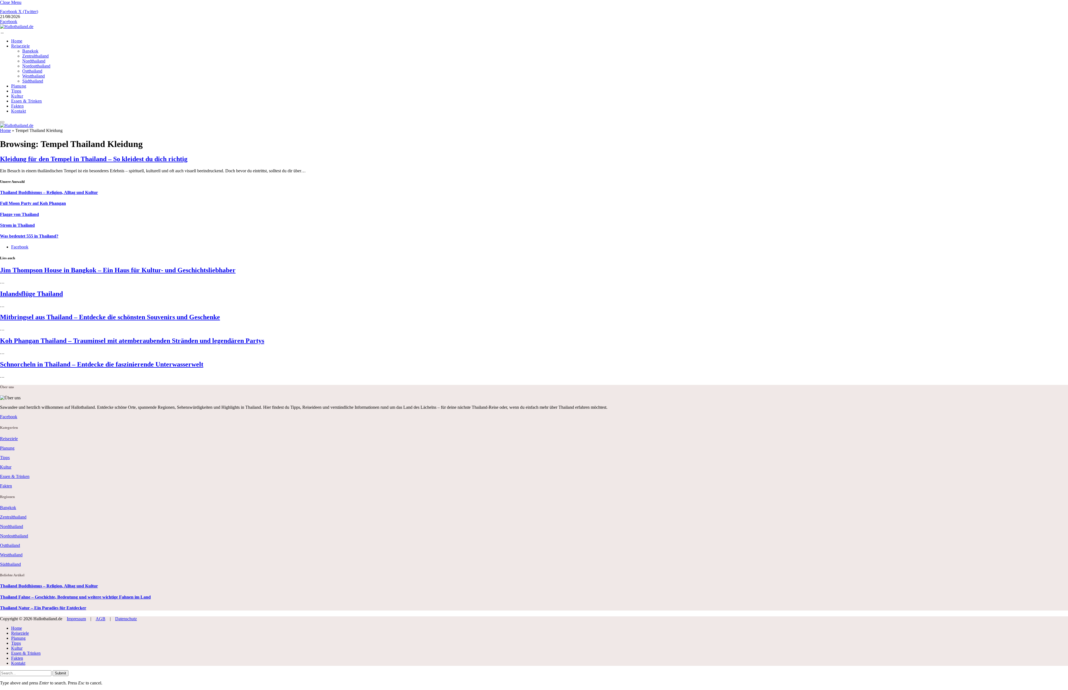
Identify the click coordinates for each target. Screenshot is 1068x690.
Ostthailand (32, 71)
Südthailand (32, 81)
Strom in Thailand (17, 225)
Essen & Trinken (26, 101)
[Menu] (2, 33)
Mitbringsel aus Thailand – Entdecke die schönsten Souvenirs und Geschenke (110, 317)
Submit (60, 673)
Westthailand (33, 76)
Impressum (76, 618)
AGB (100, 618)
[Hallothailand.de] (16, 26)
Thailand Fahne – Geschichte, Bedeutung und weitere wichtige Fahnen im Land (75, 597)
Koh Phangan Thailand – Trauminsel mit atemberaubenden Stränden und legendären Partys (132, 340)
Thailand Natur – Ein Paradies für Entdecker (43, 608)
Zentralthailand (35, 56)
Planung (18, 86)
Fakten (17, 106)
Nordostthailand (36, 66)
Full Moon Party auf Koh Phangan (33, 203)
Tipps (16, 91)
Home (16, 41)
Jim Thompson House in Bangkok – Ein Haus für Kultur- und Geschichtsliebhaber (118, 270)
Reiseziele (20, 46)
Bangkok (30, 51)
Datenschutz (126, 618)
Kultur (17, 96)
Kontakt (18, 111)
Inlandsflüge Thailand (31, 293)
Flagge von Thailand (19, 214)
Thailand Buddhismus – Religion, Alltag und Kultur (49, 192)
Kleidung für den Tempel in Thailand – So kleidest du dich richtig (93, 159)
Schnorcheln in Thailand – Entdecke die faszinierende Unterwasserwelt (101, 364)
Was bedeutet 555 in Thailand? (29, 236)
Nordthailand (33, 61)
